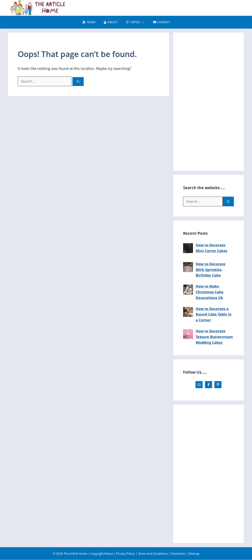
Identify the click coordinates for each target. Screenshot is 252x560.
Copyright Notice (101, 553)
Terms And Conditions (153, 553)
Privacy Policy (125, 553)
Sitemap (193, 553)
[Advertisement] (208, 101)
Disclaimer (178, 553)
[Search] (78, 81)
